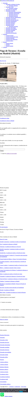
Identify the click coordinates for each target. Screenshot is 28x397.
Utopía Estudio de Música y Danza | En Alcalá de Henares (13, 259)
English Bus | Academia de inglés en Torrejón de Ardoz (12, 252)
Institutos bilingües (4, 367)
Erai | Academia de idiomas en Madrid (8, 244)
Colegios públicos (4, 362)
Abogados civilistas (13, 8)
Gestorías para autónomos (11, 39)
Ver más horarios (4, 227)
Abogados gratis (9, 31)
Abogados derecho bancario (12, 20)
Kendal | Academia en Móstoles (7, 290)
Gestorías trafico (9, 40)
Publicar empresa (8, 396)
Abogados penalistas (10, 30)
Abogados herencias (13, 16)
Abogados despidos (10, 23)
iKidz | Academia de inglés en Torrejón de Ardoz (11, 274)
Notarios (8, 44)
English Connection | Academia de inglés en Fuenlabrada (13, 241)
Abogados (5, 3)
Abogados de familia (10, 10)
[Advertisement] (14, 169)
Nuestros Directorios (4, 335)
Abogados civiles (10, 7)
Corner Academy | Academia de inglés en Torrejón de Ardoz (13, 265)
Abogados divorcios (13, 14)
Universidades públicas (5, 384)
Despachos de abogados (11, 33)
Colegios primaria (4, 364)
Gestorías (5, 34)
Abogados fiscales (10, 25)
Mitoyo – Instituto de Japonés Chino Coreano (10, 267)
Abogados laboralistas (11, 27)
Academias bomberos (5, 376)
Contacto (5, 47)
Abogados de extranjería (11, 9)
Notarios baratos (9, 46)
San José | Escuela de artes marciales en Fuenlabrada (12, 287)
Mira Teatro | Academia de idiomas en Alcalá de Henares (13, 292)
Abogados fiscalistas (13, 26)
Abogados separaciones (14, 13)
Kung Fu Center (3, 239)
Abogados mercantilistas (11, 29)
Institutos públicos (4, 369)
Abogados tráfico (4, 357)
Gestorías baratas (9, 35)
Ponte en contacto (4, 319)
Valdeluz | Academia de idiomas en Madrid (9, 281)
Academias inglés (4, 379)
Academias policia (4, 374)
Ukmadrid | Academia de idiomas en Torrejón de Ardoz (12, 276)
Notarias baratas (9, 43)
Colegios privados (4, 372)
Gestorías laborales (10, 38)
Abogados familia (4, 354)
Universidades (3, 381)
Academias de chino (4, 118)
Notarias (5, 42)
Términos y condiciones (14, 386)
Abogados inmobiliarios (11, 21)
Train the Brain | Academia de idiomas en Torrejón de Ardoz (13, 278)
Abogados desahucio (10, 22)
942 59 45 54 (3, 60)
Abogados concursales (11, 18)
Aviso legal (23, 386)
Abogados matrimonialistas (15, 12)
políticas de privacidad (12, 153)
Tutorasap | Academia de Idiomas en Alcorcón (10, 246)
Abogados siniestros (13, 5)
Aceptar (21, 391)
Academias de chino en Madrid (7, 120)
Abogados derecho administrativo (13, 17)
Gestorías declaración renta (12, 36)
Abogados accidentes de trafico (13, 4)
